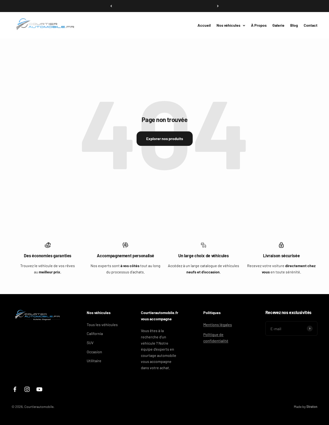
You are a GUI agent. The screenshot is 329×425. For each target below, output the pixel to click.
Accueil (204, 25)
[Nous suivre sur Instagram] (27, 389)
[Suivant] (218, 6)
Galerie (278, 25)
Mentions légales (217, 324)
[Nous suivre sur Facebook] (15, 389)
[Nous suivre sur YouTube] (39, 389)
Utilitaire (94, 360)
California (95, 333)
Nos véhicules (228, 25)
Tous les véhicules (102, 324)
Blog (294, 25)
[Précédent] (111, 6)
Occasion (94, 351)
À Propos (259, 25)
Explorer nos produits (164, 138)
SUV (90, 342)
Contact (310, 25)
